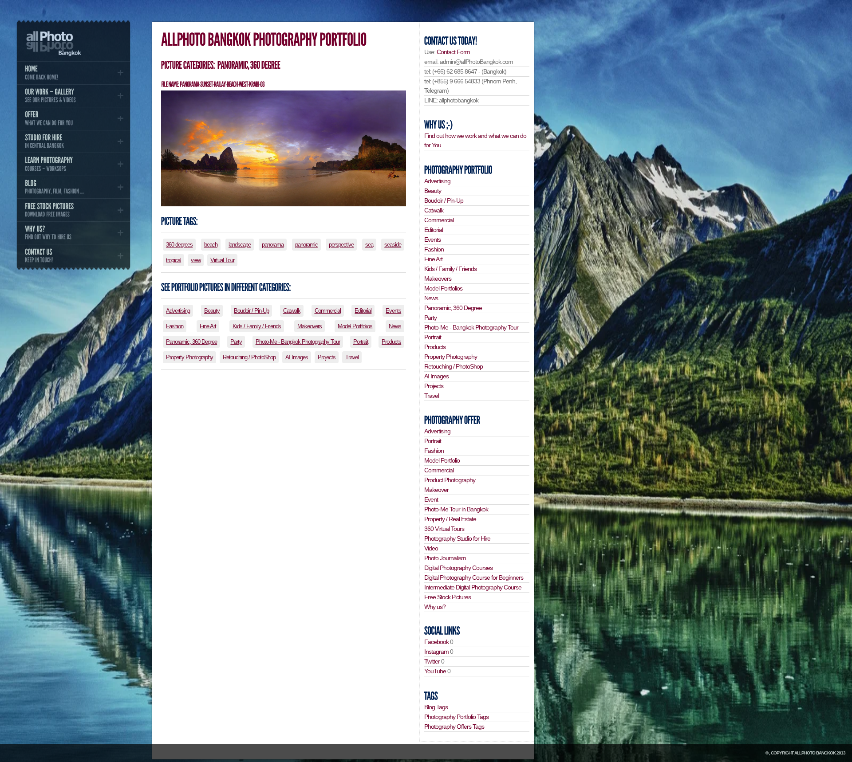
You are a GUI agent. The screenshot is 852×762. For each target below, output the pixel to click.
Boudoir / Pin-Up (251, 310)
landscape (240, 244)
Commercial (328, 310)
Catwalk (291, 310)
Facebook (436, 641)
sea (369, 244)
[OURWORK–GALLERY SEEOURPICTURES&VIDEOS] (73, 95)
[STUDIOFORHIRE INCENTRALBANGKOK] (73, 141)
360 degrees (179, 244)
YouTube (435, 671)
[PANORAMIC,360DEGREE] (248, 65)
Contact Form (453, 51)
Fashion (174, 326)
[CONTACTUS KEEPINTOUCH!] (73, 255)
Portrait (360, 341)
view (196, 260)
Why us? (435, 606)
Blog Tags (436, 707)
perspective (341, 244)
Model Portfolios (355, 326)
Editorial (363, 310)
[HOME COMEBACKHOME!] (73, 72)
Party (236, 341)
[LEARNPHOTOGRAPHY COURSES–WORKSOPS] (73, 164)
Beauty (212, 310)
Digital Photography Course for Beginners (473, 577)
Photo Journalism (445, 558)
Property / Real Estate (450, 518)
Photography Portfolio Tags (456, 716)
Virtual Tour (222, 260)
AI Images (296, 357)
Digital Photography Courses (458, 567)
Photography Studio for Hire (457, 538)
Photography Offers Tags (454, 726)
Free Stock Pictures (447, 597)
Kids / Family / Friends (257, 326)
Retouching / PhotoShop (249, 357)
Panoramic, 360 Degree (191, 341)
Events (393, 310)
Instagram (436, 651)
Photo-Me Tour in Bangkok (456, 509)
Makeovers (309, 326)
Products (391, 341)
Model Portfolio (442, 460)
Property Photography (189, 357)
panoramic (306, 244)
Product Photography (449, 479)
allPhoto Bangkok (815, 752)
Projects (326, 357)
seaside (392, 244)
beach (210, 244)
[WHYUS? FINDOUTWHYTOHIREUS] (73, 232)
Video (431, 548)
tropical (173, 260)
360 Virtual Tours (444, 528)
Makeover (436, 489)
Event (431, 499)
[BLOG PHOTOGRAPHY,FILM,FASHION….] (73, 187)
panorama (273, 244)
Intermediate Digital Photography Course (472, 587)
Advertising (178, 310)
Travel (352, 357)
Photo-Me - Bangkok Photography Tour (298, 341)
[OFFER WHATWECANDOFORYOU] (73, 118)
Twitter (432, 661)
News (395, 326)
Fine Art (208, 326)
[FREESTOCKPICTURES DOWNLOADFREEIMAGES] (73, 209)
